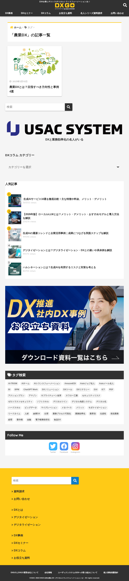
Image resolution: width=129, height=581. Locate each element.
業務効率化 (80, 413)
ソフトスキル (43, 401)
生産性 (103, 413)
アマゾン (33, 395)
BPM (17, 389)
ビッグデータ (31, 407)
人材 (27, 413)
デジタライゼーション (27, 524)
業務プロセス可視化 (62, 413)
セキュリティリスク (91, 395)
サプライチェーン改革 (51, 395)
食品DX (57, 419)
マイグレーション (49, 407)
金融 (29, 419)
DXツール (67, 389)
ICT (103, 389)
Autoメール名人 (106, 383)
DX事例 (9, 13)
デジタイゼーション (26, 517)
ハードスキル (14, 407)
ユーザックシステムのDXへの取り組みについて (77, 572)
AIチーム (26, 383)
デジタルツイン (60, 401)
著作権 (20, 419)
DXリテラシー (83, 389)
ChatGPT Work (31, 389)
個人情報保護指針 (110, 572)
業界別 (93, 413)
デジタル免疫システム (82, 401)
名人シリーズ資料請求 (91, 13)
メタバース (67, 407)
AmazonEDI (70, 383)
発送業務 (115, 413)
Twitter (53, 452)
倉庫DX (36, 413)
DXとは (18, 509)
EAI (95, 389)
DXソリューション (50, 389)
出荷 (46, 413)
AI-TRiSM (12, 383)
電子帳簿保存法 (42, 419)
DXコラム (46, 13)
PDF (111, 389)
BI (9, 389)
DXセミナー (27, 13)
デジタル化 (101, 401)
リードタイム (14, 413)
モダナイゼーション (98, 407)
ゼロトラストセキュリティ (20, 401)
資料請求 (19, 491)
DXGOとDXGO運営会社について (24, 572)
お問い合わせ (117, 13)
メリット (80, 407)
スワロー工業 (72, 395)
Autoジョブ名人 (87, 383)
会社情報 (48, 572)
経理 (10, 419)
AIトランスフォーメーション (47, 383)
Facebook (64, 452)
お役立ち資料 (65, 13)
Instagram (75, 452)
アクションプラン (16, 395)
